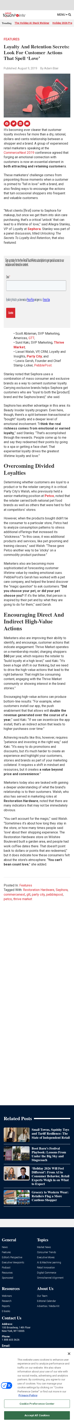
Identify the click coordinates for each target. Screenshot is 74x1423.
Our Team (42, 1296)
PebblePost (43, 365)
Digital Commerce (46, 1272)
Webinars (7, 1296)
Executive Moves (46, 1257)
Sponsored (7, 1278)
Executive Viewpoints (13, 1262)
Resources (7, 1272)
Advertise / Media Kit (48, 1306)
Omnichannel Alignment (50, 1278)
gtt (28, 894)
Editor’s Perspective (12, 1257)
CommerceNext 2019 (19, 153)
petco (8, 899)
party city (38, 894)
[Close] (69, 1353)
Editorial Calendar (46, 1301)
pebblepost (54, 894)
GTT (31, 338)
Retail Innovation (46, 1267)
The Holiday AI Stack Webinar (32, 23)
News (5, 1247)
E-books (6, 1311)
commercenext (14, 894)
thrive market (22, 899)
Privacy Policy (27, 1395)
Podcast (6, 1267)
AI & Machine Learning (49, 1262)
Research (7, 1301)
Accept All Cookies (36, 1415)
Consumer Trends (46, 1252)
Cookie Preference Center (37, 1403)
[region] (37, 1385)
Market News (44, 1247)
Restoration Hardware (38, 890)
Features (12, 39)
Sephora (62, 890)
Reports (6, 1306)
